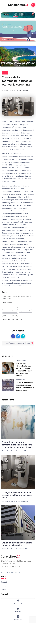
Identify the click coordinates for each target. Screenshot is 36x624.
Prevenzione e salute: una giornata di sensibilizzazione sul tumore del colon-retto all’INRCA (17, 445)
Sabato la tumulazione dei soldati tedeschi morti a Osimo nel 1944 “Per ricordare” (25, 386)
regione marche (25, 311)
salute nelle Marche (10, 315)
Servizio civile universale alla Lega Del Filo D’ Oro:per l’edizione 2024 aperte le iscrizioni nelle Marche (24, 369)
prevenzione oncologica (11, 307)
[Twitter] (18, 609)
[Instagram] (18, 617)
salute (5, 73)
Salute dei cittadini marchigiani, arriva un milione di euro (17, 544)
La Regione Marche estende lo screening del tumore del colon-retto (17, 495)
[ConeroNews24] (18, 5)
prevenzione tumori (10, 311)
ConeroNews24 (7, 451)
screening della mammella (12, 319)
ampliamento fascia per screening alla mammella (17, 297)
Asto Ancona (7, 302)
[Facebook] (18, 601)
